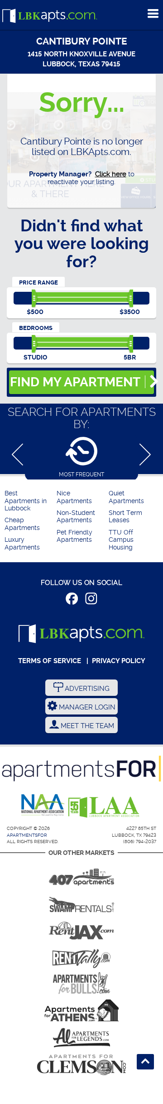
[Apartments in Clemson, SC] (81, 1065)
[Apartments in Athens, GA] (81, 1010)
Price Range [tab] (38, 282)
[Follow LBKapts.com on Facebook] (72, 600)
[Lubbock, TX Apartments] (49, 16)
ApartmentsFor (27, 835)
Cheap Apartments (22, 523)
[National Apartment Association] (43, 805)
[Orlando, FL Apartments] (81, 874)
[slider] (35, 299)
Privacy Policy (118, 661)
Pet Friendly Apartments (74, 536)
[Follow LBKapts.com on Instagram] (91, 600)
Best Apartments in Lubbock (26, 501)
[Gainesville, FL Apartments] (81, 901)
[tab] (81, 457)
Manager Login (86, 707)
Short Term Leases (125, 516)
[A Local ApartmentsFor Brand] (81, 769)
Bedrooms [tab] (36, 328)
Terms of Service (49, 661)
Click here (110, 174)
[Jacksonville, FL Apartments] (81, 928)
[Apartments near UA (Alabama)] (81, 1037)
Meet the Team (86, 726)
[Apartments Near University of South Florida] (81, 983)
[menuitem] (29, 501)
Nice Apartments (74, 497)
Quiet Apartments (126, 497)
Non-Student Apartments (76, 516)
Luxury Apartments (22, 543)
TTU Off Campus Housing (121, 540)
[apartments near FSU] (81, 955)
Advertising (86, 688)
